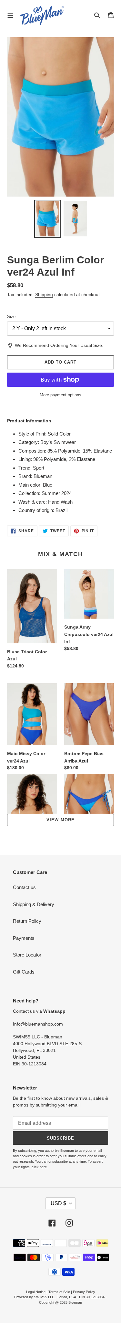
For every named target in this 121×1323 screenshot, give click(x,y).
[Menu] (10, 15)
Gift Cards (24, 972)
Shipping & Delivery (33, 904)
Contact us (24, 887)
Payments (24, 938)
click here (39, 1167)
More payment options (60, 394)
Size (11, 316)
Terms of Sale (59, 1292)
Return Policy (27, 921)
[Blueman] (42, 15)
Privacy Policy (84, 1292)
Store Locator (27, 954)
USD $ (58, 1203)
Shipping (44, 294)
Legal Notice (35, 1292)
